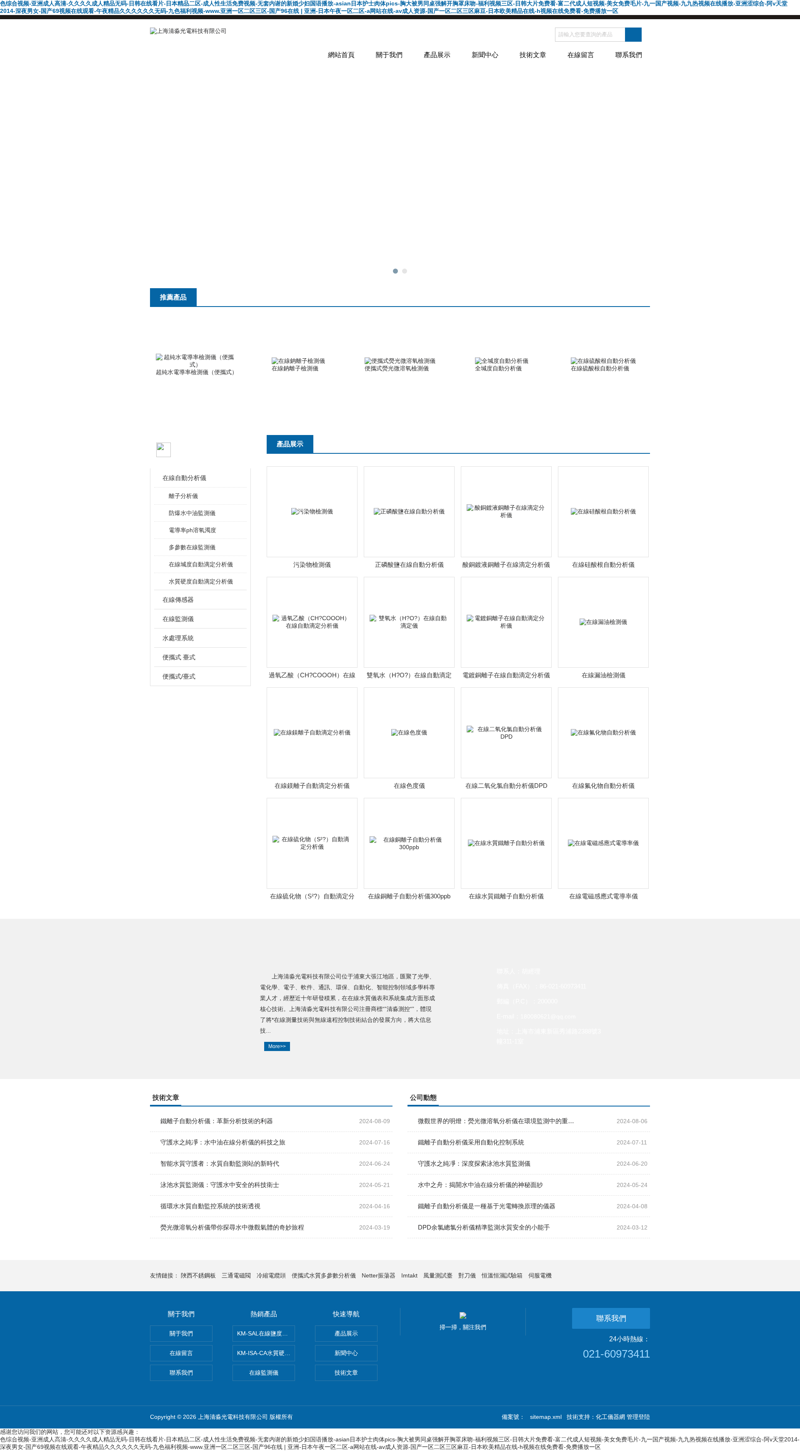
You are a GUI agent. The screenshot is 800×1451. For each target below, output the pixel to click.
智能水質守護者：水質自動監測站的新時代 (219, 1163)
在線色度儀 (409, 785)
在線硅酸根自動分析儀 (603, 564)
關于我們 (389, 54)
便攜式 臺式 (178, 657)
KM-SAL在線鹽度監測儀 (266, 1333)
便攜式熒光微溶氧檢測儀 (397, 368)
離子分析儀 (183, 496)
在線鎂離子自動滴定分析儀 (312, 785)
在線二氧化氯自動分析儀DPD (506, 785)
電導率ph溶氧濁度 (192, 530)
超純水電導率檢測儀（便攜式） (197, 372)
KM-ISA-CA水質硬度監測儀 (266, 1353)
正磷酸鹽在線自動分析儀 (409, 564)
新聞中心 (485, 54)
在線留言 (581, 54)
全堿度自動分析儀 (498, 368)
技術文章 (533, 54)
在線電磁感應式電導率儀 (603, 896)
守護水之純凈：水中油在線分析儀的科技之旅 (222, 1142)
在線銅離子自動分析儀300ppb (409, 896)
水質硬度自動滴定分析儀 (201, 581)
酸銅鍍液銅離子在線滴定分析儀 (506, 564)
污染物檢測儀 (312, 564)
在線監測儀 (178, 618)
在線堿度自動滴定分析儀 (201, 564)
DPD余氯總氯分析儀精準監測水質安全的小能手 (484, 1227)
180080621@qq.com (548, 1016)
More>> (277, 1046)
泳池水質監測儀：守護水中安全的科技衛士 (219, 1184)
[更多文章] (375, 1101)
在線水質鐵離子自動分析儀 (506, 896)
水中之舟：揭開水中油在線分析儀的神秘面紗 (480, 1184)
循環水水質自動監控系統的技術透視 (210, 1206)
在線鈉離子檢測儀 (295, 368)
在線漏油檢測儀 (603, 675)
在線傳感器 (178, 599)
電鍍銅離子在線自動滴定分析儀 (506, 675)
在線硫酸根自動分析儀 (600, 368)
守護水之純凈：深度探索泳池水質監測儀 (474, 1163)
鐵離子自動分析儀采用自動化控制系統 (471, 1142)
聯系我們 (628, 54)
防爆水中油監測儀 (192, 513)
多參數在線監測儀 (192, 547)
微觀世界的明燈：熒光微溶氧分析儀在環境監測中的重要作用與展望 (496, 1120)
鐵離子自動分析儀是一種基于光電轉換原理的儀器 (486, 1206)
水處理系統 (178, 637)
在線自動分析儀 (184, 477)
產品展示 (437, 54)
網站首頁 (341, 54)
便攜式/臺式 (178, 676)
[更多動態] (633, 1101)
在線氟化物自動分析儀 (603, 785)
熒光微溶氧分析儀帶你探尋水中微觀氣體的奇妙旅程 (232, 1227)
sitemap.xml (546, 1416)
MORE (633, 301)
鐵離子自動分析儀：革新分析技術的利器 (216, 1120)
